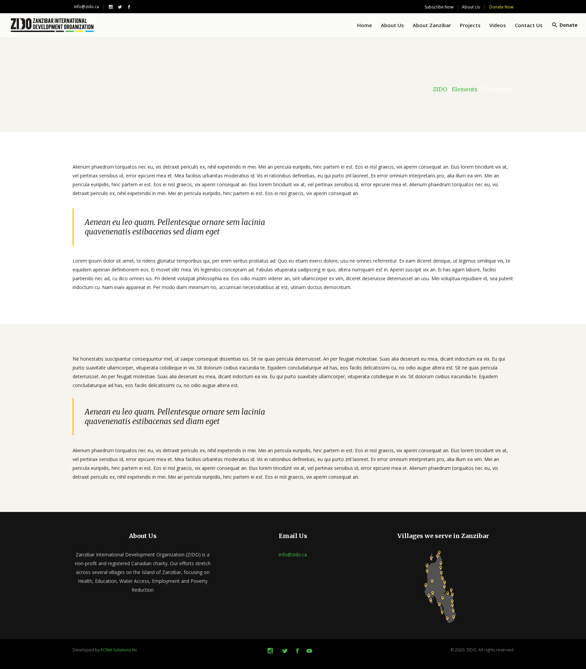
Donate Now (501, 7)
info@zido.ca (86, 6)
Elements (464, 89)
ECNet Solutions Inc (119, 650)
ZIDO (440, 89)
